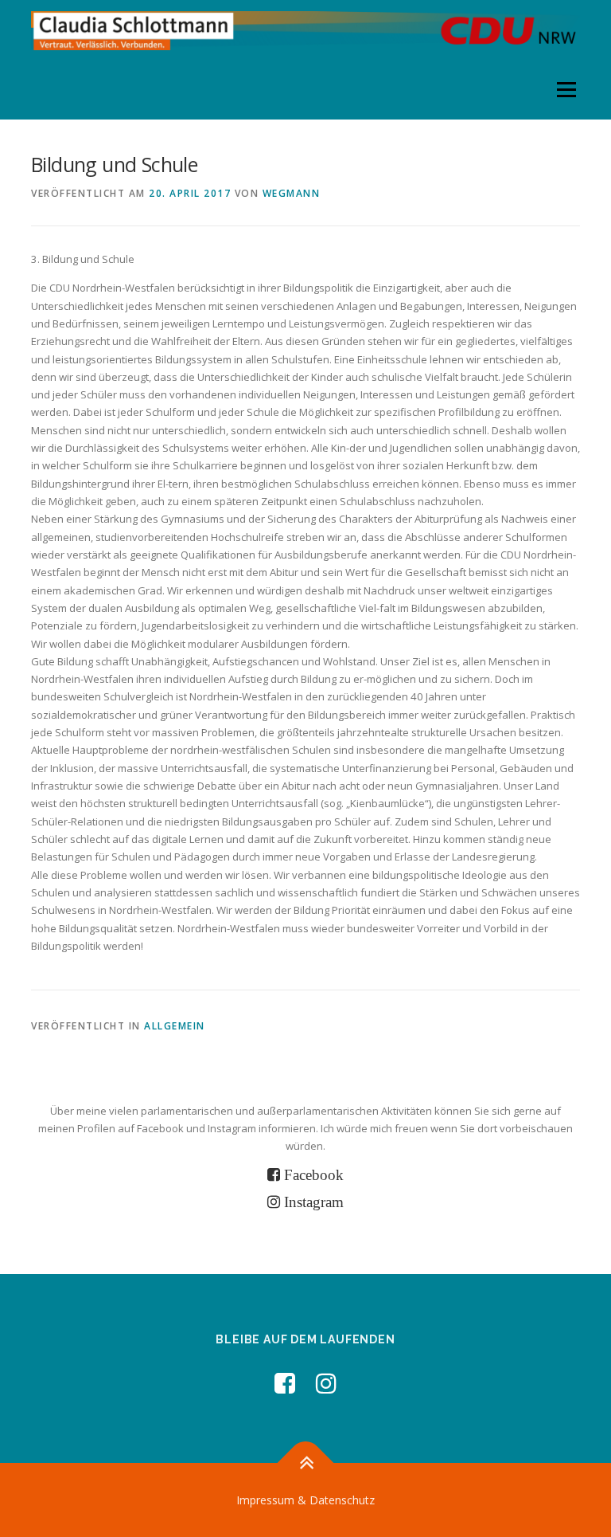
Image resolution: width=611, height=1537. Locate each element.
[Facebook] (284, 1382)
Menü (566, 89)
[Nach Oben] (306, 1462)
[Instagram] (326, 1382)
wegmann (292, 193)
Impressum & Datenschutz (305, 1500)
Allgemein (174, 1026)
